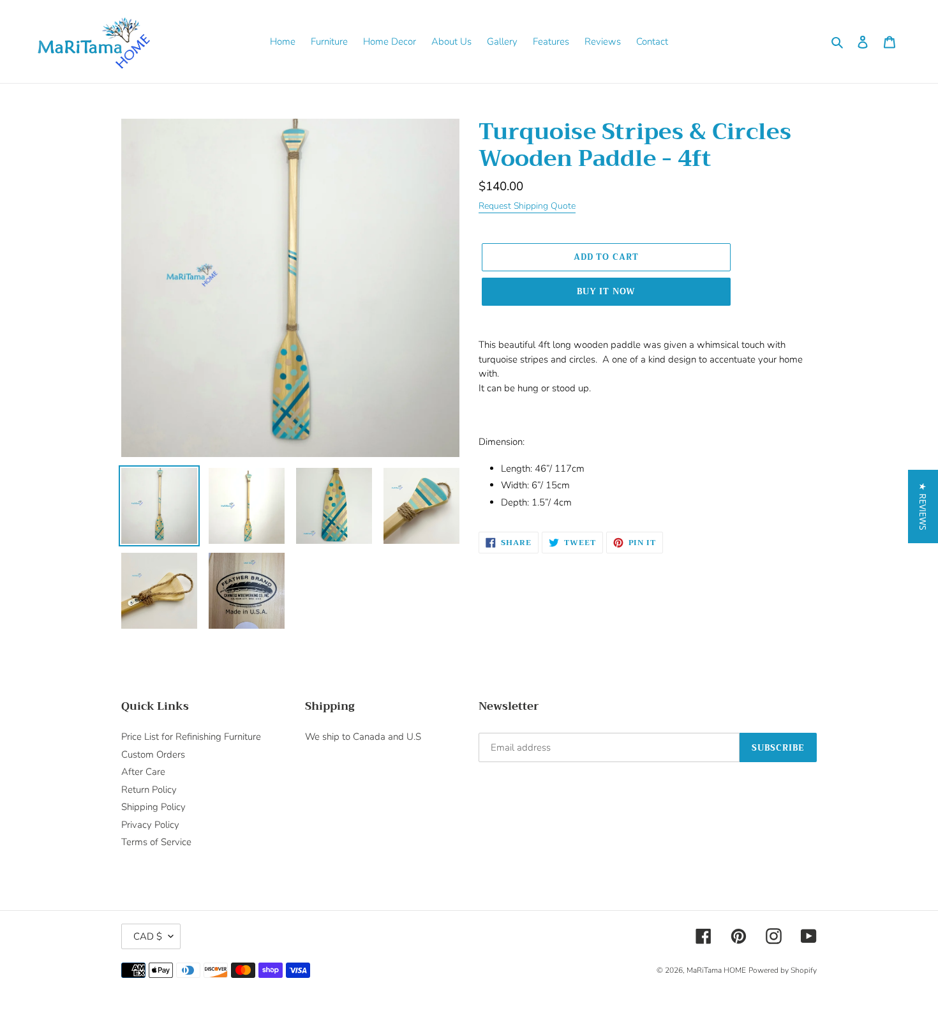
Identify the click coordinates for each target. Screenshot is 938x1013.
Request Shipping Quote (527, 206)
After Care (143, 771)
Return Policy (149, 789)
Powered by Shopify (782, 970)
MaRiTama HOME (716, 970)
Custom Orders (153, 754)
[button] (923, 506)
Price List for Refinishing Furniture (191, 736)
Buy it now (606, 291)
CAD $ (147, 936)
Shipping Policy (153, 806)
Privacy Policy (150, 824)
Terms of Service (156, 842)
